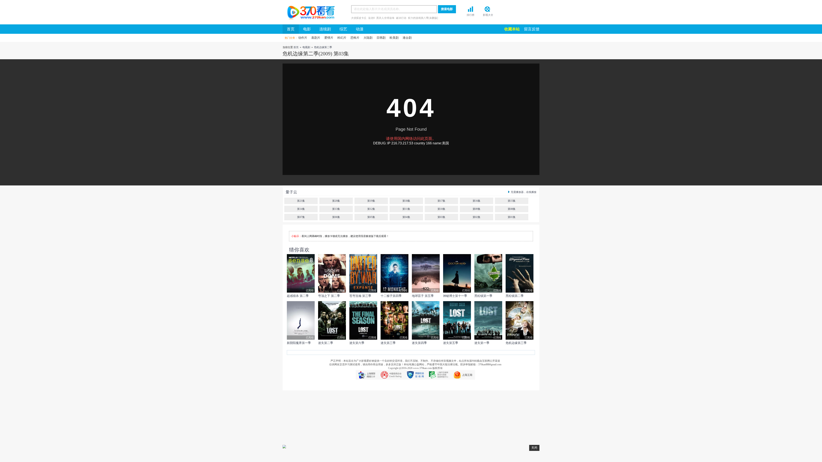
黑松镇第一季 (483, 296)
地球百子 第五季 (423, 296)
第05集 (371, 217)
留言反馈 (531, 29)
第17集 (441, 200)
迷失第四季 (419, 343)
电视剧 (306, 47)
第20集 (336, 200)
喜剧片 (315, 37)
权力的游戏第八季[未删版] (423, 17)
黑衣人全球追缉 (385, 17)
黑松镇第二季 (515, 296)
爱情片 (328, 37)
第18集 (406, 200)
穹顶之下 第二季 (329, 296)
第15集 (511, 200)
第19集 (371, 200)
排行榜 (470, 14)
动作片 (302, 37)
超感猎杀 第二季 (298, 296)
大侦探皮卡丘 (358, 17)
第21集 (301, 200)
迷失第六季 (356, 343)
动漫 (359, 29)
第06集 (336, 217)
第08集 (511, 208)
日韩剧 (381, 37)
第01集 (511, 217)
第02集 (476, 217)
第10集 (441, 208)
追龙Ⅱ (371, 17)
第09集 (476, 208)
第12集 (371, 208)
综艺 (343, 29)
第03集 (441, 217)
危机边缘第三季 (516, 343)
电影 (307, 29)
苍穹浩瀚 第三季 (360, 296)
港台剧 (407, 37)
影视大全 (488, 14)
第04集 (406, 217)
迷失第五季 (450, 343)
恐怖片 (354, 37)
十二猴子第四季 (391, 296)
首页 (309, 13)
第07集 (301, 217)
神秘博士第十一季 (455, 296)
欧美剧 (394, 37)
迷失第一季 (481, 343)
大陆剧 (367, 37)
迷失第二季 (325, 343)
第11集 (406, 208)
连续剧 (325, 29)
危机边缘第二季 (323, 47)
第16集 (476, 200)
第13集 (336, 208)
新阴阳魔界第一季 (299, 343)
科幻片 (341, 37)
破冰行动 (401, 17)
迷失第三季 (388, 343)
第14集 (301, 208)
